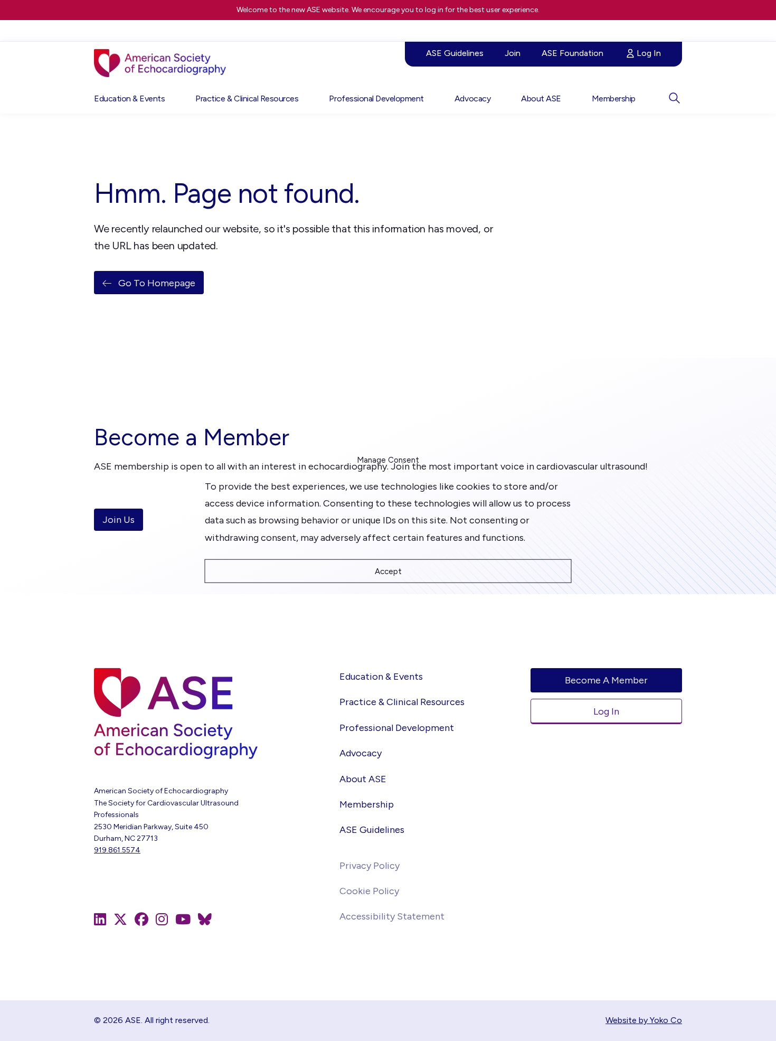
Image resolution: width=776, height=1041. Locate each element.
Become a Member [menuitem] (606, 680)
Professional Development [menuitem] (376, 98)
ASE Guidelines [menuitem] (455, 53)
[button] (674, 98)
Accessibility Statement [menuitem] (391, 916)
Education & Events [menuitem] (129, 98)
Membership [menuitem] (614, 98)
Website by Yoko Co (643, 1020)
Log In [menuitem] (649, 53)
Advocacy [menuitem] (472, 98)
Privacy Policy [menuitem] (369, 865)
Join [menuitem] (513, 53)
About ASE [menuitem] (541, 98)
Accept (388, 571)
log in (434, 9)
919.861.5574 (117, 850)
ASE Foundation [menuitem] (572, 53)
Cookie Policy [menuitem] (369, 891)
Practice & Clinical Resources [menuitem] (246, 98)
